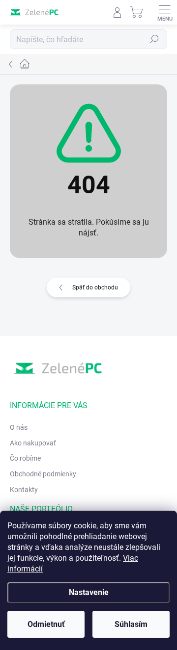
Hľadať (154, 39)
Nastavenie (89, 592)
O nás (19, 427)
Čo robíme (25, 458)
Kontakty (24, 490)
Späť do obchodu (95, 287)
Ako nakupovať (33, 443)
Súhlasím (131, 624)
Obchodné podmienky (43, 474)
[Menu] (164, 12)
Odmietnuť (46, 624)
